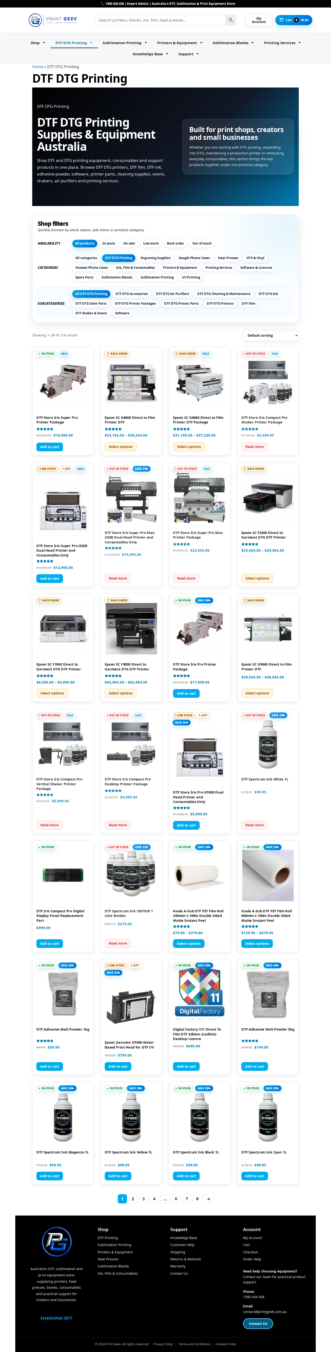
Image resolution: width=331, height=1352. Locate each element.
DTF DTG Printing (71, 42)
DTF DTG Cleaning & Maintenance (224, 294)
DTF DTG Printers (220, 303)
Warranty (177, 1266)
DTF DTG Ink (268, 294)
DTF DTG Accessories (132, 294)
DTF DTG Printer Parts (181, 303)
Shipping (177, 1252)
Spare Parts (84, 277)
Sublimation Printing (122, 42)
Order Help (252, 1259)
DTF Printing (108, 1237)
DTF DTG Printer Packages (135, 303)
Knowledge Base (148, 53)
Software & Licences (256, 267)
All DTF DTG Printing (91, 294)
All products (84, 243)
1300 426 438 (253, 1297)
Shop (35, 42)
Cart (246, 1244)
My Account (252, 1237)
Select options (121, 446)
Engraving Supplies (155, 258)
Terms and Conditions (194, 1344)
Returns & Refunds (185, 1259)
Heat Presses (228, 258)
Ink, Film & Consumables (135, 267)
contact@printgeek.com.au (265, 1311)
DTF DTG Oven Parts (91, 303)
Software (122, 313)
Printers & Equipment (177, 42)
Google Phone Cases (194, 258)
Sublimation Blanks (230, 42)
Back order (175, 243)
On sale (129, 243)
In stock (108, 243)
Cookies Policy (226, 1344)
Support (186, 53)
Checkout (250, 1252)
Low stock (151, 243)
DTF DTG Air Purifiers (172, 294)
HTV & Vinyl (255, 258)
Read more (254, 446)
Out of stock (202, 243)
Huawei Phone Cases (91, 267)
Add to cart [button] (49, 447)
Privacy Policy (163, 1344)
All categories (86, 258)
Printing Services (279, 42)
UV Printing (191, 277)
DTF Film (248, 303)
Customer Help (182, 1244)
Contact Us (179, 1273)
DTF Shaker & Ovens (91, 313)
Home (37, 66)
